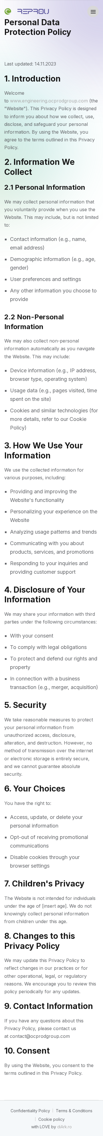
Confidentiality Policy (30, 1110)
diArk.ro (64, 1126)
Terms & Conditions (74, 1110)
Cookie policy (51, 1119)
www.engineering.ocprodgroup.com (49, 101)
